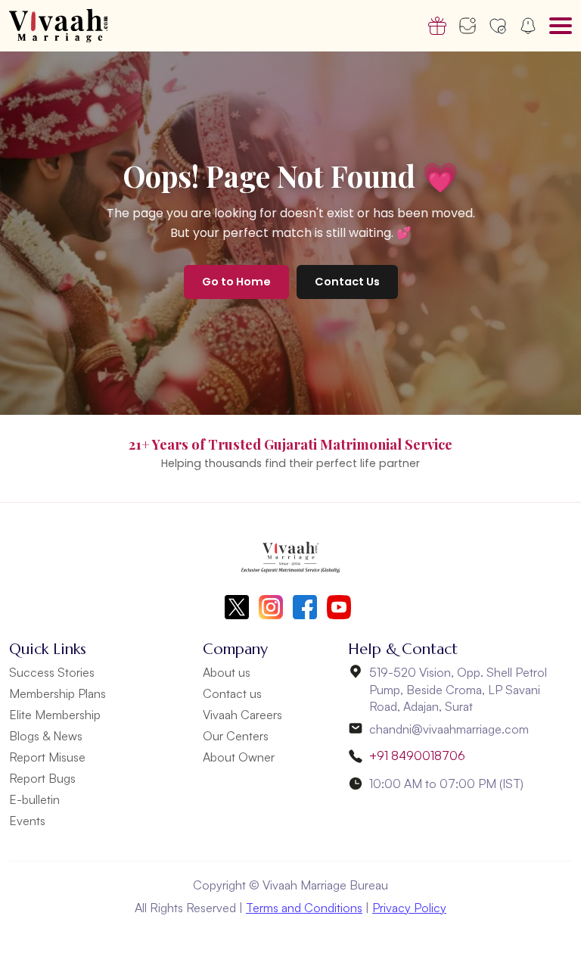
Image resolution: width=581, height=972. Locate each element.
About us (226, 672)
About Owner (239, 757)
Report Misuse (47, 757)
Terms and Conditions (304, 907)
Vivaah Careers (242, 714)
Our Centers (236, 735)
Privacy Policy (409, 907)
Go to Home (236, 281)
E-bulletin (34, 799)
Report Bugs (42, 778)
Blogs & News (45, 735)
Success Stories (52, 672)
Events (27, 820)
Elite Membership (55, 714)
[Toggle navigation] (560, 26)
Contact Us (347, 281)
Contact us (232, 693)
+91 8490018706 (417, 755)
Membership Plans (57, 693)
